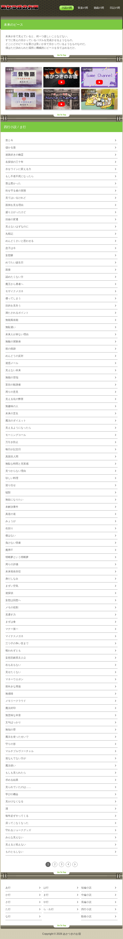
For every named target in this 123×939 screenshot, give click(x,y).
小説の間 (67, 7)
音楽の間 (83, 7)
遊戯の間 (99, 7)
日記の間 (115, 7)
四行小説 (10, 127)
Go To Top (61, 55)
